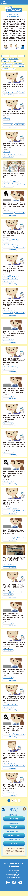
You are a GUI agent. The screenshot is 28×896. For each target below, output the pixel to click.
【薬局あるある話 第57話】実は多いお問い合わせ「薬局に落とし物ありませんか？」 (14, 86)
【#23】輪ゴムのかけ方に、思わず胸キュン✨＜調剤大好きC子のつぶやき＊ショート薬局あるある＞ (14, 559)
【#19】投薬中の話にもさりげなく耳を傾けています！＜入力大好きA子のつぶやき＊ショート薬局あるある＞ (14, 671)
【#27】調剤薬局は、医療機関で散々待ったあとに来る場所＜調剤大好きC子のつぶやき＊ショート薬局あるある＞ (14, 445)
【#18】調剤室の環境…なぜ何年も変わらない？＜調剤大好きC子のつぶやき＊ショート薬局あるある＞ (14, 698)
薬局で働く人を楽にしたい (10, 92)
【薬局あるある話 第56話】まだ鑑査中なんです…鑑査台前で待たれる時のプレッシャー (14, 113)
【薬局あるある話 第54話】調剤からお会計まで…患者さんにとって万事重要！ (14, 175)
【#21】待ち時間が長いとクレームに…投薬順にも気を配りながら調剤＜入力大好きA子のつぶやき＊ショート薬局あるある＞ (14, 616)
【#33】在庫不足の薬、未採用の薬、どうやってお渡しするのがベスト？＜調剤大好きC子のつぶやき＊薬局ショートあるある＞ (14, 269)
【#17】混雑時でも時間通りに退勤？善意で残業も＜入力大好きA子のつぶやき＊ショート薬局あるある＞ (14, 728)
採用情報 (14, 844)
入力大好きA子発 (19, 63)
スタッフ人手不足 (14, 58)
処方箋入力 (7, 119)
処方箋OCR (5, 56)
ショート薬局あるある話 (10, 127)
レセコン (21, 56)
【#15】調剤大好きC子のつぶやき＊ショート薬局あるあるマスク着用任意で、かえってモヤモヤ (14, 786)
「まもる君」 (14, 819)
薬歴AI (4, 58)
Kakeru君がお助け (7, 63)
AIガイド (14, 56)
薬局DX (22, 92)
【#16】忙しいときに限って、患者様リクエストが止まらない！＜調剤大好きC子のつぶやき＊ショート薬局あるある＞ (14, 756)
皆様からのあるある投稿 (9, 68)
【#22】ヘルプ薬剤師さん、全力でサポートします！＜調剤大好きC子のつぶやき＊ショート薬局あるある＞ (14, 586)
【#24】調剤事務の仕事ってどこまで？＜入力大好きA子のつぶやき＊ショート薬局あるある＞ (13, 531)
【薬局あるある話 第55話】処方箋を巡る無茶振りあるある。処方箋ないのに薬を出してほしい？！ (14, 145)
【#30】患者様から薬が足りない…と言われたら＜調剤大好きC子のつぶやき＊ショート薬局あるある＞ (14, 360)
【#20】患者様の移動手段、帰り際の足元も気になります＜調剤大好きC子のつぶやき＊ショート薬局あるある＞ (14, 644)
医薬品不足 (7, 181)
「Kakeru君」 (14, 827)
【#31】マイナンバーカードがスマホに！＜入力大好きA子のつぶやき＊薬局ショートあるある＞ (14, 333)
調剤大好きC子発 (7, 66)
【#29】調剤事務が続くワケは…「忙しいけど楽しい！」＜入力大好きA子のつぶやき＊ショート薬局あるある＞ (14, 390)
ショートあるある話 (19, 66)
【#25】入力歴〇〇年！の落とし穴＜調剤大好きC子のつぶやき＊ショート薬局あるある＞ (14, 502)
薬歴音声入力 (6, 61)
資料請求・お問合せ (14, 835)
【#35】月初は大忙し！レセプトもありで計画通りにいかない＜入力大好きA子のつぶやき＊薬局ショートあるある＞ (14, 205)
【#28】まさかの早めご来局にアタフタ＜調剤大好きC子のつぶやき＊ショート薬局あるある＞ (14, 417)
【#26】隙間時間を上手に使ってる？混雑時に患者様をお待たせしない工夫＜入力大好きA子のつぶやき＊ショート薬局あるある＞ (14, 474)
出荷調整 (6, 239)
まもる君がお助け (17, 61)
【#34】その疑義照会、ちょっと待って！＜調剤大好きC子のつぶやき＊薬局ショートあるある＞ (14, 233)
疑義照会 (15, 181)
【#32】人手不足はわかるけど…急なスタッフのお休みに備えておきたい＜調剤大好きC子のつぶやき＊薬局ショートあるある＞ (14, 303)
